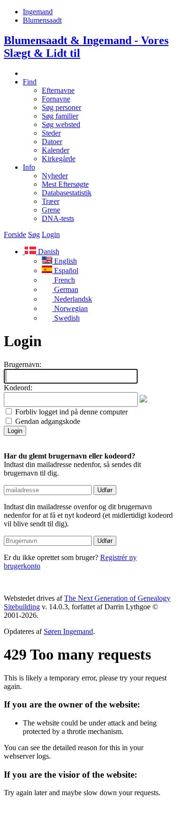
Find (30, 82)
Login (51, 234)
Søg (34, 234)
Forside (15, 234)
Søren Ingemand (68, 631)
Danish (47, 252)
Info (29, 167)
